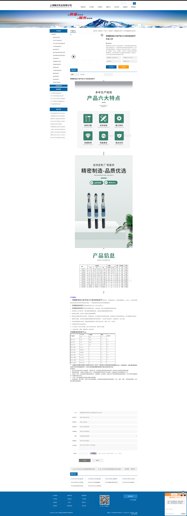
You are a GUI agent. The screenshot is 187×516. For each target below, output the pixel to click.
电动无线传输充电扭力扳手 (59, 52)
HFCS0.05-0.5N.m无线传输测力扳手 (95, 485)
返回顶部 (127, 469)
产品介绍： (74, 70)
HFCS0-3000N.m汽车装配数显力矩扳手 (78, 482)
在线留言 (125, 7)
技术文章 (116, 7)
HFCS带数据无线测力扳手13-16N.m (112, 482)
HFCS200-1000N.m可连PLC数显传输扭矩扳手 (129, 478)
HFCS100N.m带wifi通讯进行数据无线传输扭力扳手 (129, 482)
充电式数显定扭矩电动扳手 (59, 55)
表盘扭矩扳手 (56, 76)
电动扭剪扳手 (56, 49)
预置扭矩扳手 (56, 67)
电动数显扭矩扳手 (57, 64)
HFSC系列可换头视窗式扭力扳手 (59, 43)
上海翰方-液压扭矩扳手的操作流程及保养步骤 (59, 129)
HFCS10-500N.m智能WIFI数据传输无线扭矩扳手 (112, 478)
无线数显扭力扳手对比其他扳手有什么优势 (59, 116)
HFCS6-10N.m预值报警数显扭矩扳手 (95, 482)
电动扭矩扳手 (56, 79)
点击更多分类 (59, 85)
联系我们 (133, 7)
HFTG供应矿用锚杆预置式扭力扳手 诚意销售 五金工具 (114, 469)
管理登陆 (135, 514)
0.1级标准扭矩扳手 (57, 70)
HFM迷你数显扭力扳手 (56, 104)
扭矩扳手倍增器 (56, 82)
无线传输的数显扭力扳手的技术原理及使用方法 (59, 113)
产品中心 (106, 30)
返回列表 (133, 469)
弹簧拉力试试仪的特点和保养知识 (58, 132)
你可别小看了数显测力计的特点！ (58, 121)
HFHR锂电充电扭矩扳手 (56, 93)
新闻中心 (108, 7)
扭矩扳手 (54, 34)
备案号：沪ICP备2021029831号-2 (115, 512)
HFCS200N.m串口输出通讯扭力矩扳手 (95, 478)
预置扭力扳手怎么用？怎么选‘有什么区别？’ (59, 134)
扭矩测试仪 (69, 505)
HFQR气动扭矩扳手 (57, 40)
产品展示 (100, 7)
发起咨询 (183, 513)
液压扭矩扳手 (56, 58)
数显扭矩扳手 (56, 73)
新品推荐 (58, 89)
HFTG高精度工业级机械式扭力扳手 (59, 101)
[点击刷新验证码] (93, 453)
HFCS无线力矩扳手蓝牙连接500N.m (78, 485)
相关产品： (74, 474)
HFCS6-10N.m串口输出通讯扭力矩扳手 (78, 478)
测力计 (69, 502)
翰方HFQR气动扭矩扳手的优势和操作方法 (59, 137)
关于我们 (91, 7)
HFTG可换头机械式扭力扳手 (57, 95)
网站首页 (83, 7)
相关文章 (58, 109)
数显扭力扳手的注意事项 (56, 124)
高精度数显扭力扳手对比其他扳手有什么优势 (59, 126)
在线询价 (111, 67)
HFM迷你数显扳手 (57, 46)
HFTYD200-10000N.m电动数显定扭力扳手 (59, 98)
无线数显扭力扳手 (57, 61)
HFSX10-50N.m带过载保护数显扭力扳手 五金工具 (87, 469)
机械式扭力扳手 (56, 37)
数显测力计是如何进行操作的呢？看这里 (59, 118)
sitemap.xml (126, 512)
